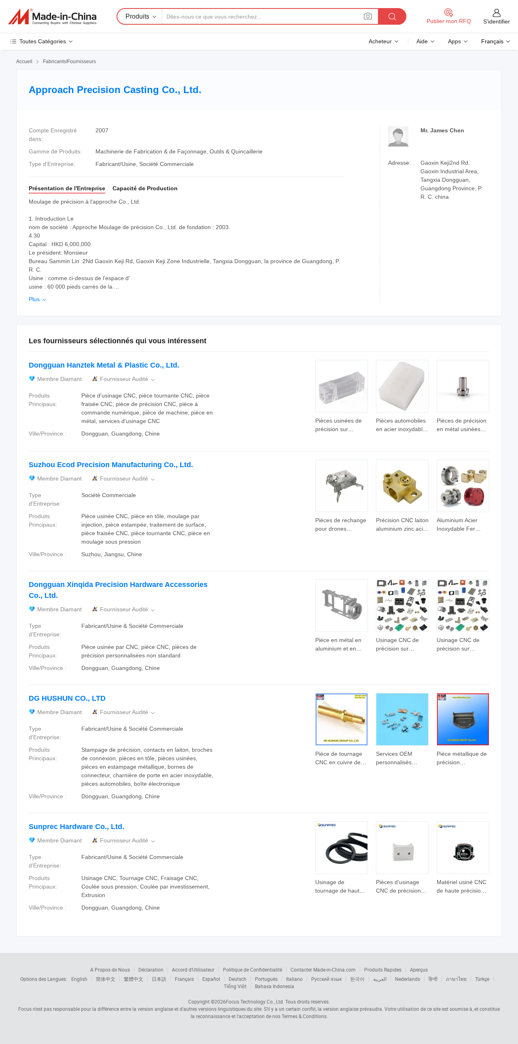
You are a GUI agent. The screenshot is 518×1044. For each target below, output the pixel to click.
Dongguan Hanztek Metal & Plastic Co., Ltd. (104, 365)
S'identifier (496, 21)
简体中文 (105, 979)
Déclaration (150, 969)
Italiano (294, 979)
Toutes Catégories (42, 41)
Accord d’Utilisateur (193, 969)
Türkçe (482, 979)
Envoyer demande (341, 424)
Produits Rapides (382, 969)
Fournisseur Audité (128, 379)
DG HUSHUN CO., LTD (67, 698)
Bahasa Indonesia (274, 986)
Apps (454, 41)
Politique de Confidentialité (252, 969)
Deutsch (237, 979)
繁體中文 (133, 979)
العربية (379, 979)
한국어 (357, 979)
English (79, 979)
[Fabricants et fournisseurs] (52, 16)
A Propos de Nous (110, 969)
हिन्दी (433, 979)
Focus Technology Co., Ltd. (255, 1001)
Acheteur (380, 41)
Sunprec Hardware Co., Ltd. (76, 827)
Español (211, 979)
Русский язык (326, 979)
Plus (38, 299)
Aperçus (419, 969)
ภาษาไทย (456, 979)
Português (266, 979)
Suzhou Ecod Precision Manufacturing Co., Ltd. (111, 465)
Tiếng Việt (235, 986)
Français (184, 979)
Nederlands (407, 979)
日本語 (159, 979)
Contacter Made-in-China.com (323, 969)
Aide (422, 41)
